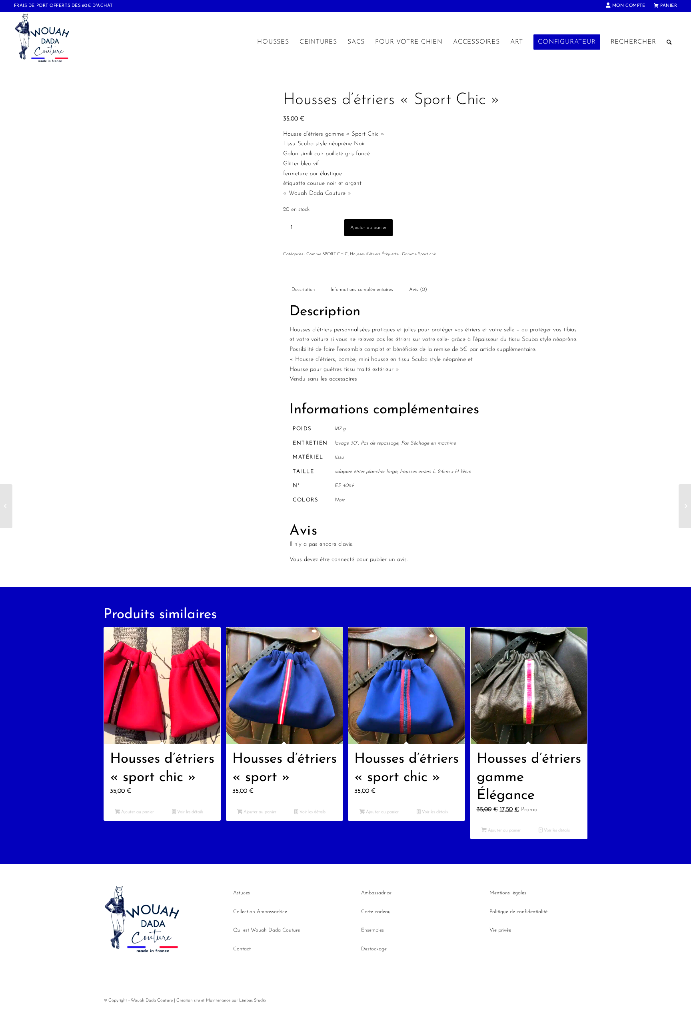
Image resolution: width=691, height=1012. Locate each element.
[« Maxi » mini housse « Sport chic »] (685, 506)
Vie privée (500, 930)
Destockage (374, 949)
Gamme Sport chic (419, 254)
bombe (346, 360)
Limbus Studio (252, 1000)
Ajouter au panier (368, 227)
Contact (242, 949)
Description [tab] (303, 289)
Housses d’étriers (365, 254)
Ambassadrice (376, 893)
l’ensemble (349, 350)
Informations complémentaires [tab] (362, 289)
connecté (343, 560)
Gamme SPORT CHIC (327, 254)
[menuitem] (625, 6)
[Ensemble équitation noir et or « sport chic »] (6, 506)
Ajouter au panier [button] (137, 812)
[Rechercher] (669, 42)
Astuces (241, 893)
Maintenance (218, 1000)
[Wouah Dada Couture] (50, 42)
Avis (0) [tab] (418, 289)
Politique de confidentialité (518, 911)
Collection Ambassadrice (260, 911)
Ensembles (372, 930)
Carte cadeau (376, 911)
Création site (188, 1000)
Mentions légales (507, 893)
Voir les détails (189, 812)
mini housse (373, 360)
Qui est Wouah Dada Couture (266, 930)
